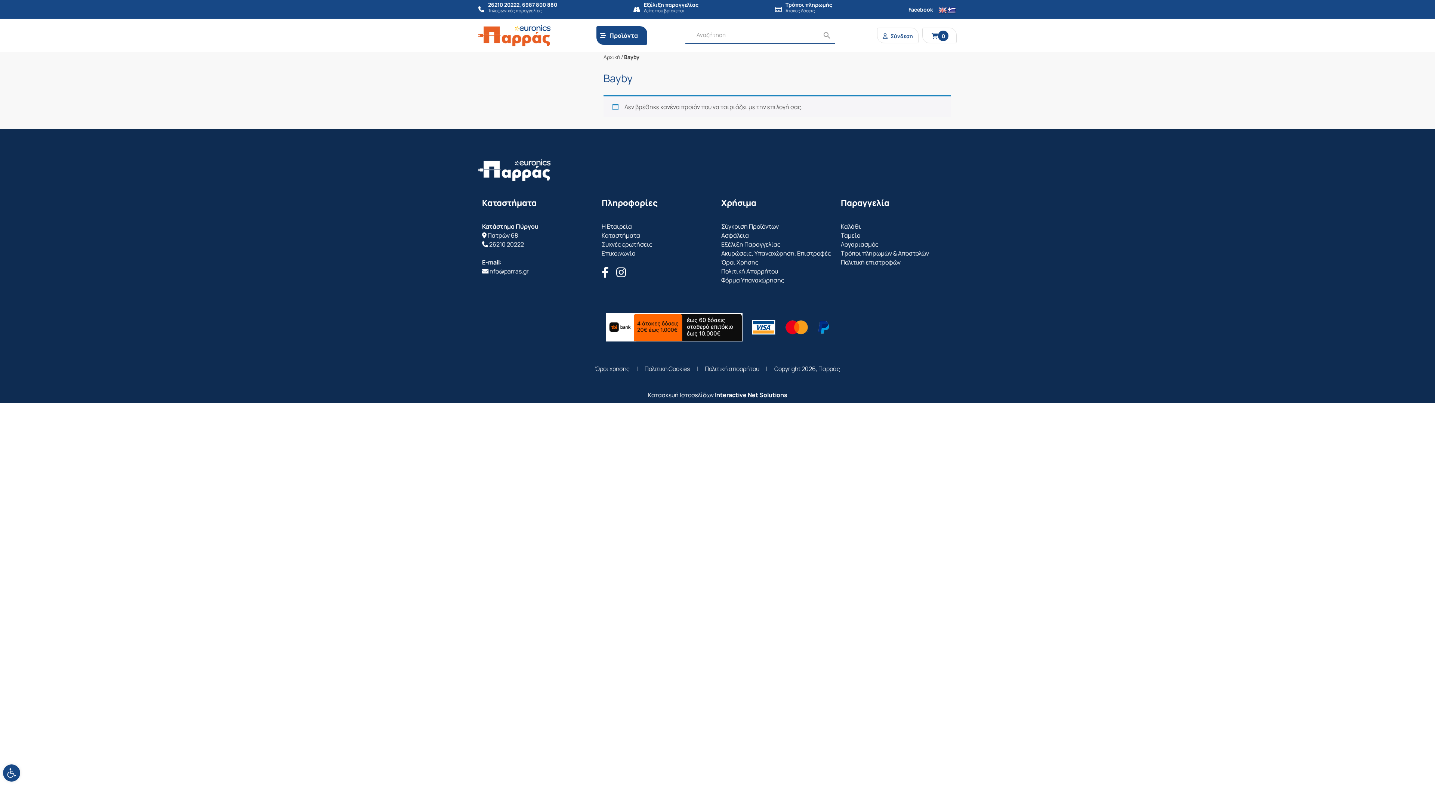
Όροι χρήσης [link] (612, 369)
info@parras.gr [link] (508, 271)
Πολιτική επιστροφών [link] (871, 262)
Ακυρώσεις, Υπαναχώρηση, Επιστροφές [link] (776, 253)
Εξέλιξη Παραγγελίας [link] (751, 244)
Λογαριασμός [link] (860, 244)
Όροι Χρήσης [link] (740, 262)
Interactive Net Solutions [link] (751, 395)
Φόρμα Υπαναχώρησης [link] (752, 280)
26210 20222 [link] (506, 244)
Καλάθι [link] (851, 226)
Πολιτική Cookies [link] (667, 369)
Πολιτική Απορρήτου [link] (749, 271)
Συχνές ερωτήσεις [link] (627, 244)
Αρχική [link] (612, 57)
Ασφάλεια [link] (735, 235)
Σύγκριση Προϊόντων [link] (750, 226)
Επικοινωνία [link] (619, 253)
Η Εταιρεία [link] (617, 226)
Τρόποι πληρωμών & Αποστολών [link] (885, 253)
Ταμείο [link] (850, 235)
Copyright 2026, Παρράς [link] (807, 369)
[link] (11, 773)
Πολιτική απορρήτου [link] (732, 369)
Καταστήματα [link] (621, 235)
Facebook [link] (920, 9)
